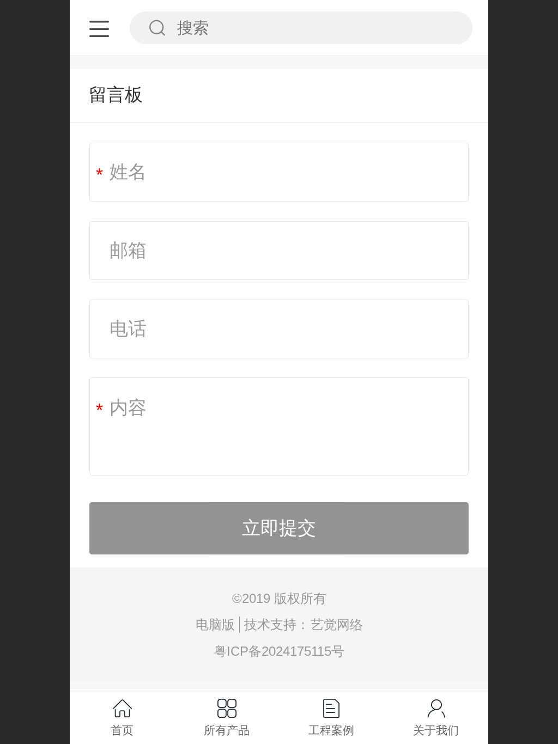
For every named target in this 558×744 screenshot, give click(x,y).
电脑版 (215, 624)
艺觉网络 (337, 624)
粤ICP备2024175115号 (279, 651)
